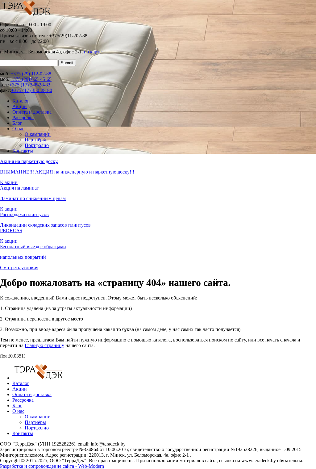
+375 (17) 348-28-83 (29, 84)
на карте (93, 51)
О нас (18, 128)
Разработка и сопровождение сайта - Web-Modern (52, 466)
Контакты (22, 150)
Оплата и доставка (32, 112)
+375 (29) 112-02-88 (30, 73)
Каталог (20, 100)
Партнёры (35, 139)
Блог (17, 123)
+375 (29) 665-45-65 (31, 79)
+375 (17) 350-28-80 (31, 90)
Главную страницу (44, 345)
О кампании (38, 134)
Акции (19, 106)
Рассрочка (23, 117)
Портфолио (37, 145)
